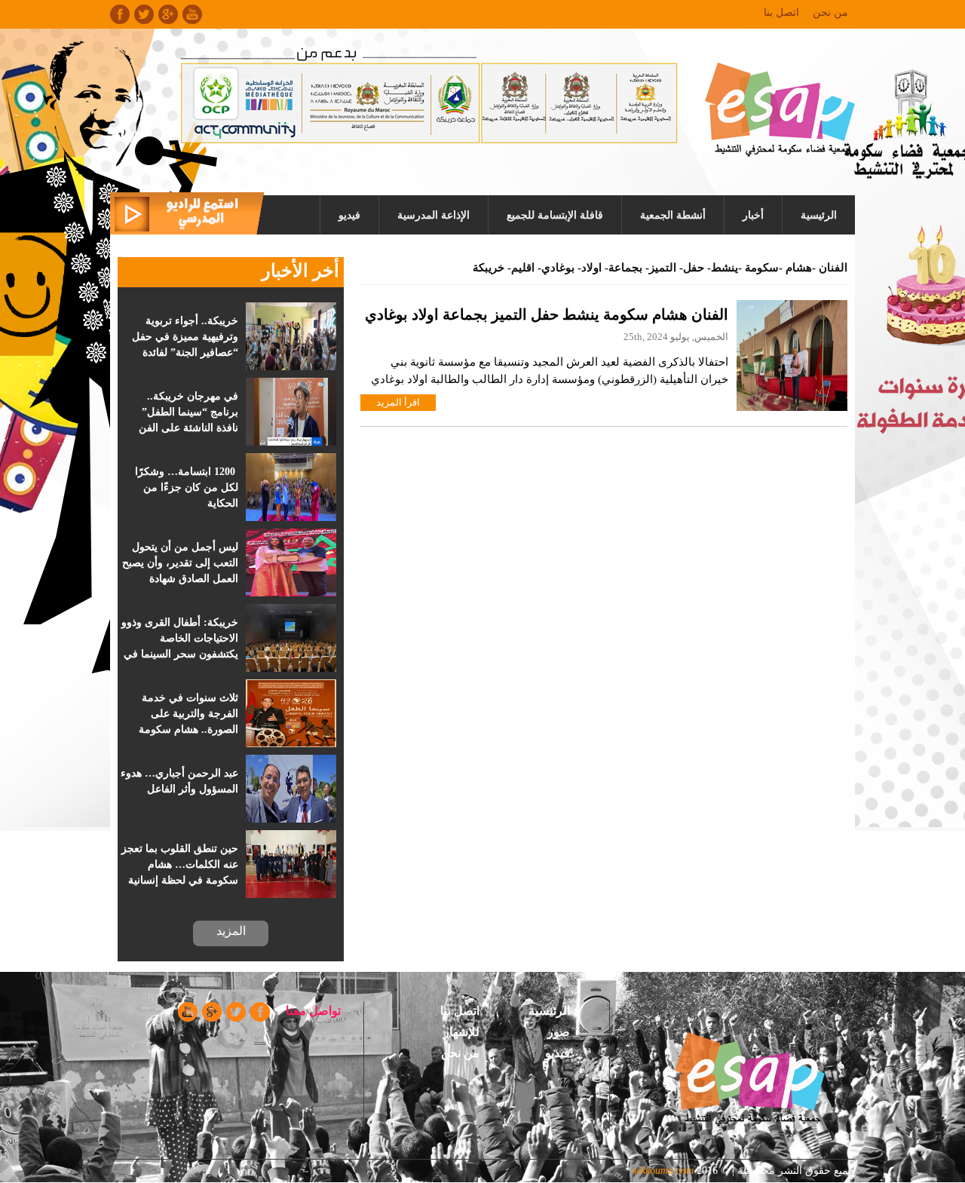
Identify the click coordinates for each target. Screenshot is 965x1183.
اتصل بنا (781, 12)
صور (558, 1031)
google (168, 14)
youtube (192, 14)
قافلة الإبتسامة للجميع (555, 215)
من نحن (830, 12)
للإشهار (461, 1031)
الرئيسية (819, 215)
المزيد (231, 930)
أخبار (753, 215)
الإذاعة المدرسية (433, 215)
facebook (120, 14)
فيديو (349, 215)
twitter (144, 14)
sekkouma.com (663, 1170)
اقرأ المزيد (398, 402)
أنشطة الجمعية (673, 215)
